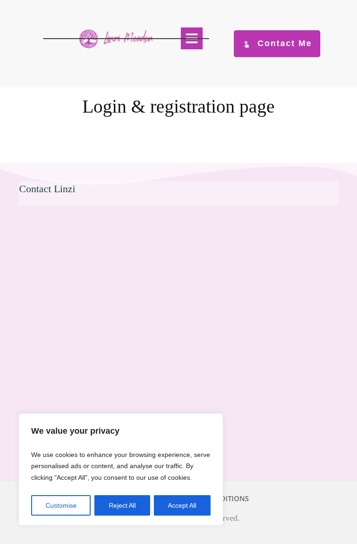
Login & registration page (178, 106)
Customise (61, 505)
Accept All (182, 505)
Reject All (122, 505)
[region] (121, 469)
